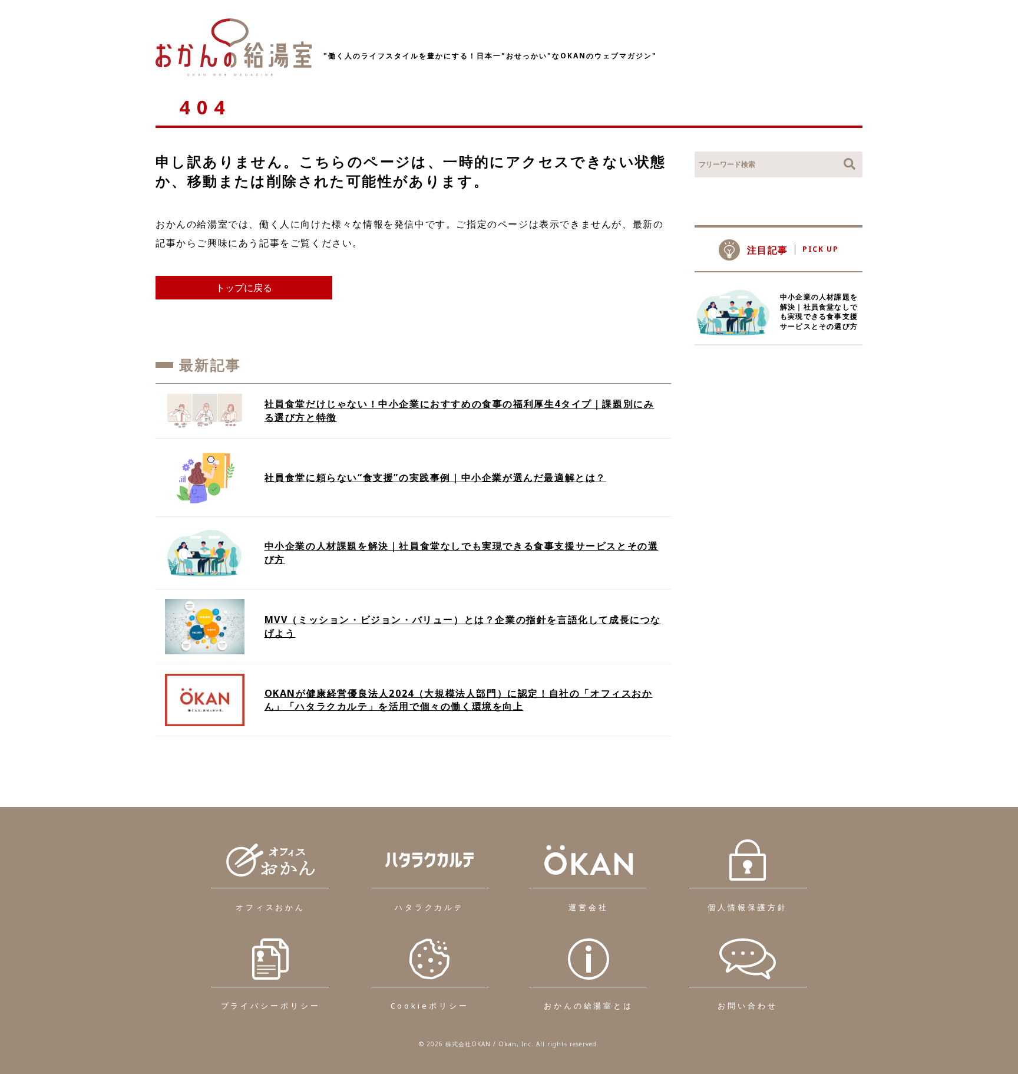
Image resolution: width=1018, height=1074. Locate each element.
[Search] (849, 164)
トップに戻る (244, 287)
